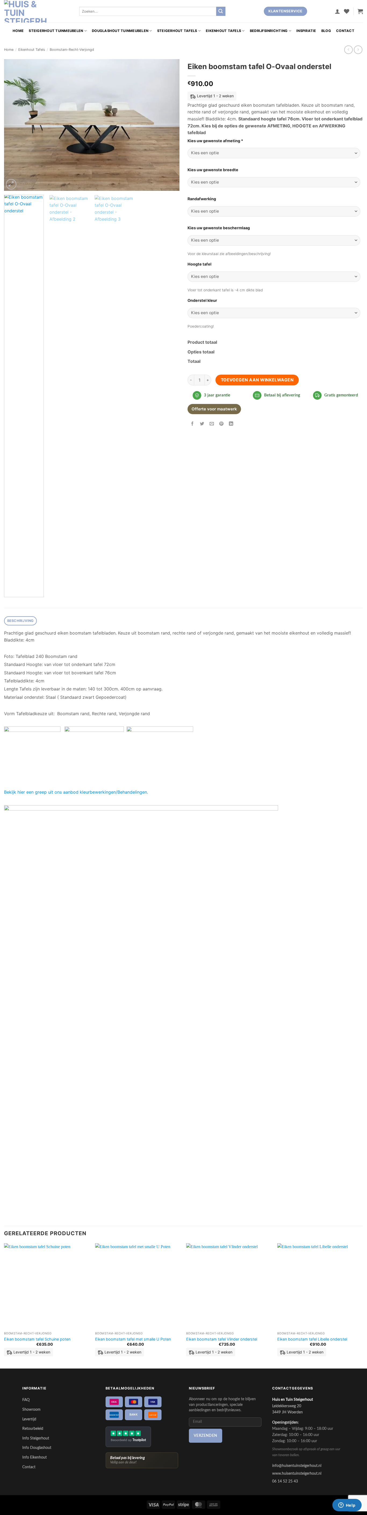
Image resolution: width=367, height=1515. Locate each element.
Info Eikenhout (34, 1457)
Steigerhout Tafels (177, 31)
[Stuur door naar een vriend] (211, 424)
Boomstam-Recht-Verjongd (72, 50)
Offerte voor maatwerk (214, 408)
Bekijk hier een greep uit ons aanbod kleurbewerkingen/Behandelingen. (76, 792)
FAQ (26, 1400)
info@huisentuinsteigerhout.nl (296, 1466)
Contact (345, 31)
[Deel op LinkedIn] (231, 424)
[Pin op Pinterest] (221, 424)
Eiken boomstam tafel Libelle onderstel (312, 1339)
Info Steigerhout (35, 1438)
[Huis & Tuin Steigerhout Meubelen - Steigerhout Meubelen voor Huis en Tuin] (25, 11)
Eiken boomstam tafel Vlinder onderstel (221, 1339)
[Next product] (348, 49)
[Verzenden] (220, 11)
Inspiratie (306, 31)
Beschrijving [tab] (20, 621)
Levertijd (29, 1419)
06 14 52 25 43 (285, 1481)
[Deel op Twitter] (202, 424)
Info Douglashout (36, 1448)
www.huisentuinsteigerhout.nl (296, 1473)
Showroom (31, 1409)
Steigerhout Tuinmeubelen (56, 31)
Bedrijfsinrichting (269, 31)
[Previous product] (358, 49)
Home (18, 31)
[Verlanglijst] (346, 11)
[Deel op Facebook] (192, 424)
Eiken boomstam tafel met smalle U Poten (133, 1339)
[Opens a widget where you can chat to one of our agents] (347, 1505)
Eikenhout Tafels (223, 31)
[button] (337, 11)
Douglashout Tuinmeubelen (120, 31)
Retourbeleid (32, 1429)
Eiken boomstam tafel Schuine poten (37, 1339)
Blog (326, 31)
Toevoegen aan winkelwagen (257, 379)
